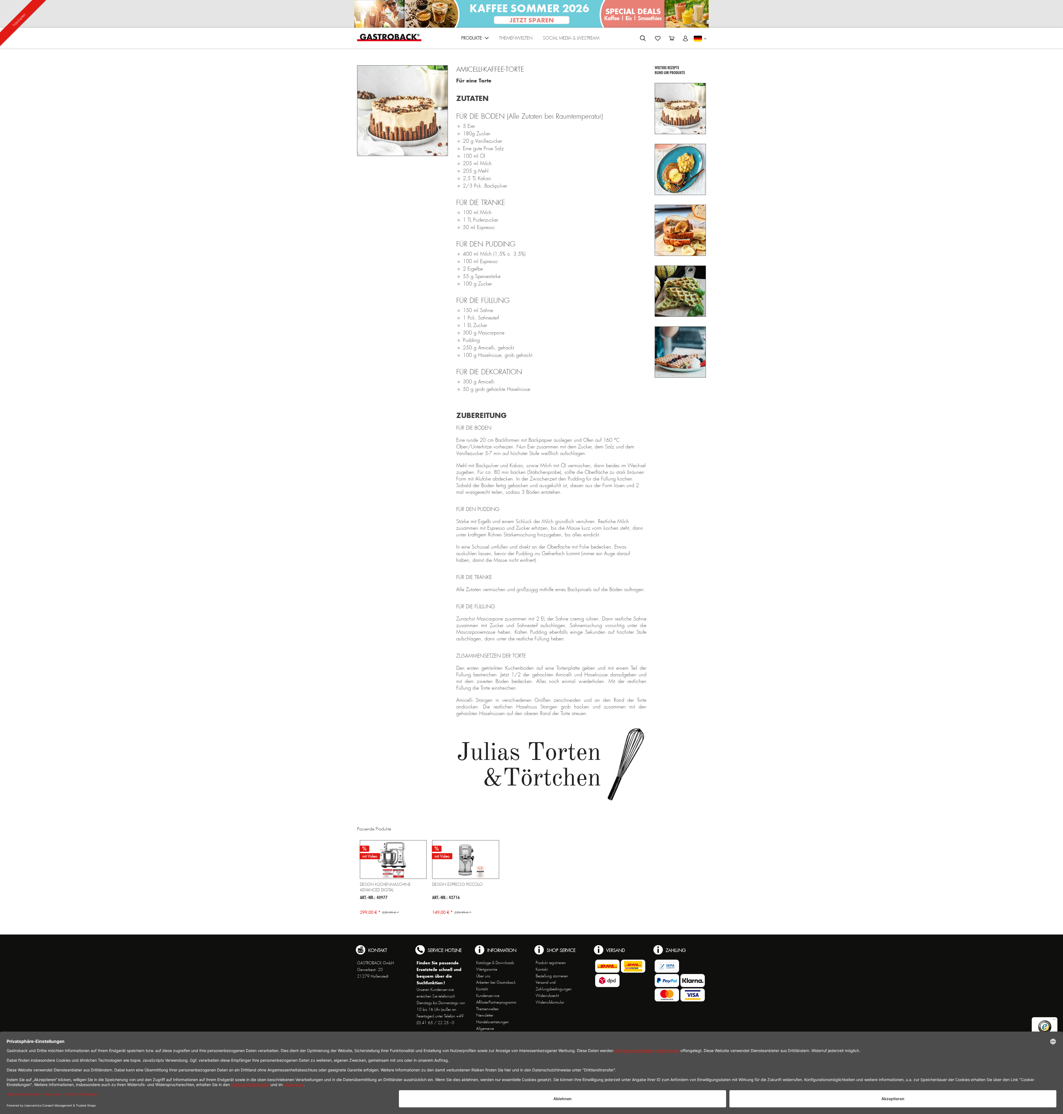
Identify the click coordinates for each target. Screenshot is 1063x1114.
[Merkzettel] (657, 38)
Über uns (483, 975)
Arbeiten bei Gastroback (496, 982)
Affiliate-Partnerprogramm (496, 1002)
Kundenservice (487, 995)
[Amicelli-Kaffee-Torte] (680, 108)
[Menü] (1054, 1020)
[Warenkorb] (671, 38)
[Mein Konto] (685, 38)
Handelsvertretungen (492, 1021)
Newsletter (484, 1015)
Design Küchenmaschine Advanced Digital (385, 887)
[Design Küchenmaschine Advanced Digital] (393, 859)
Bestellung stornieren (552, 975)
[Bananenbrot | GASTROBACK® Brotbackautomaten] (680, 230)
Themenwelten (487, 1008)
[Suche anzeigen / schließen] (642, 38)
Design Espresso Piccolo (457, 884)
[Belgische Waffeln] (680, 352)
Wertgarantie (486, 969)
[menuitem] (474, 39)
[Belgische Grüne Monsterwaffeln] (680, 291)
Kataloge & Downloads (495, 962)
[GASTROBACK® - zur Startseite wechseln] (389, 37)
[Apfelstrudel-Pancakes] (680, 169)
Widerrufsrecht (547, 995)
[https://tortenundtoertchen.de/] (551, 771)
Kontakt (482, 988)
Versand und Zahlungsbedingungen (554, 985)
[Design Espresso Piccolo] (465, 859)
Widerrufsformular (550, 1002)
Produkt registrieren (551, 962)
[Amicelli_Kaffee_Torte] (402, 110)
